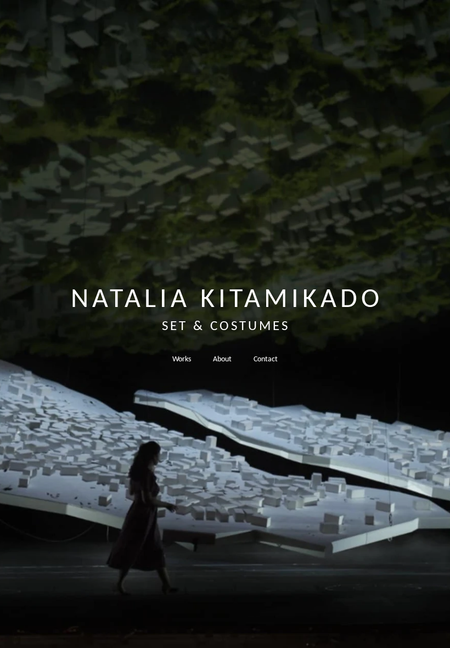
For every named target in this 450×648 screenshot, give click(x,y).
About (222, 359)
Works (181, 359)
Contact (266, 359)
